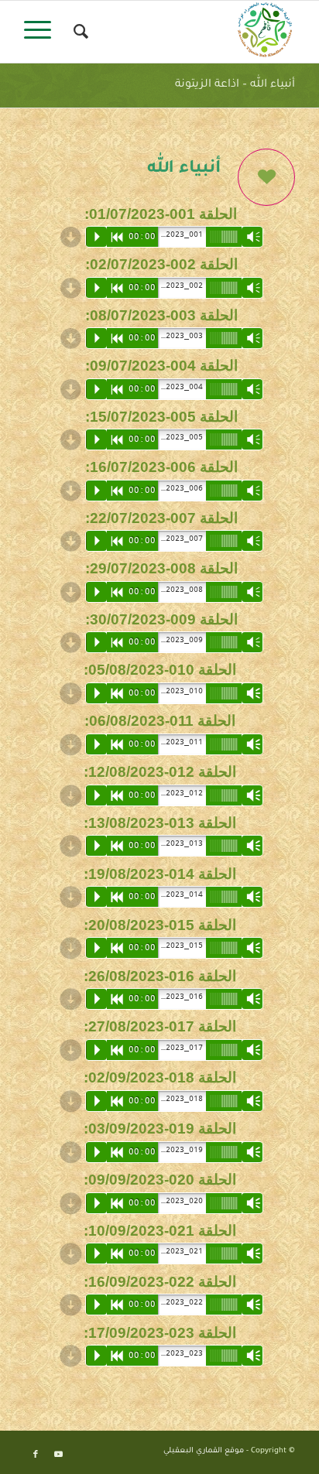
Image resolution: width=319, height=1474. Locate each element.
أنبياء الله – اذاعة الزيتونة (235, 85)
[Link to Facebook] (35, 1454)
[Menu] (42, 32)
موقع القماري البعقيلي (203, 1451)
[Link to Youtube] (58, 1454)
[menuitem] (78, 32)
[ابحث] (78, 32)
